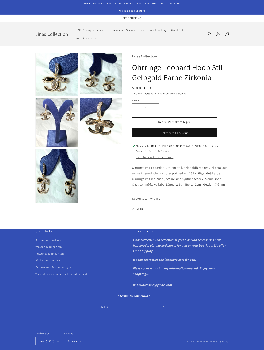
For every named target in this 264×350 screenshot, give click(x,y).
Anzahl (135, 100)
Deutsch (72, 341)
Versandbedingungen (48, 247)
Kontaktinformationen (49, 240)
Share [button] (140, 208)
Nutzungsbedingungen (49, 253)
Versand (149, 93)
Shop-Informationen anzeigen (154, 157)
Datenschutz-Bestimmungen (53, 267)
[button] (90, 30)
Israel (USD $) (46, 341)
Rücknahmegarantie (47, 260)
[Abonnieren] (162, 306)
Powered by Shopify (219, 341)
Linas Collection (202, 341)
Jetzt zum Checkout (174, 133)
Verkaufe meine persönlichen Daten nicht (61, 274)
